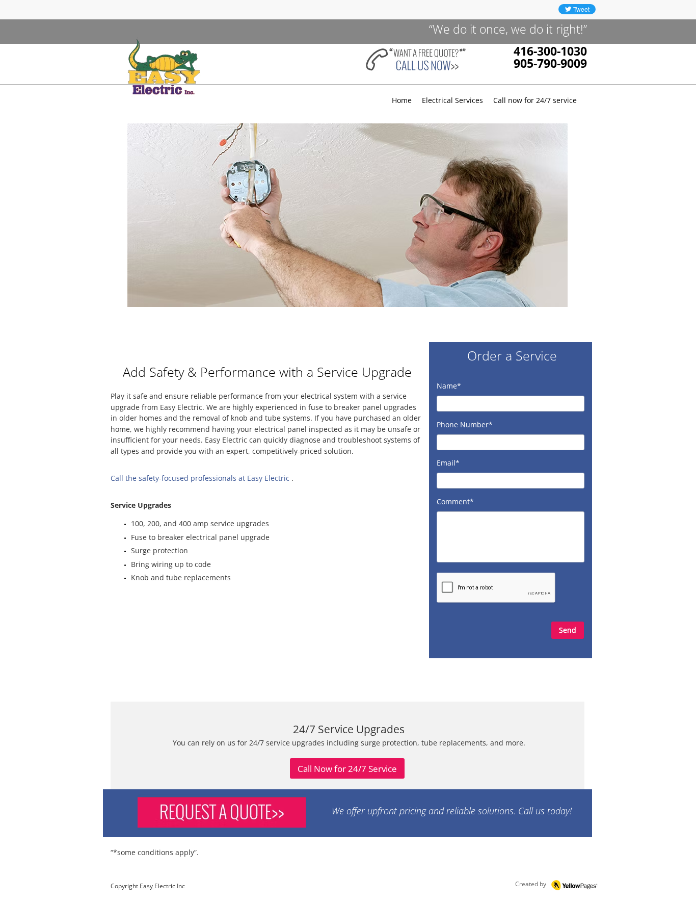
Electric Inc (169, 886)
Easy (147, 886)
